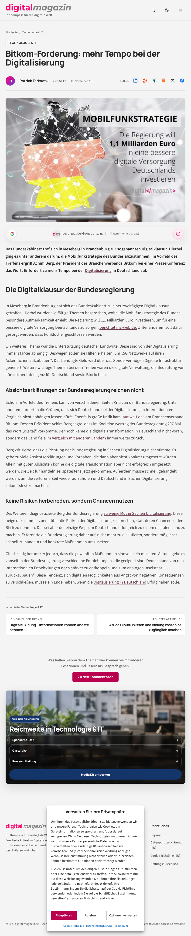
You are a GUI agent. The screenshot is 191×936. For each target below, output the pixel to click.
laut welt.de (132, 417)
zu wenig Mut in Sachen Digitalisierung (137, 513)
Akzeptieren (63, 915)
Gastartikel (19, 751)
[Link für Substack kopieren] (163, 80)
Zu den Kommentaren (95, 676)
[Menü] (180, 10)
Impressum (121, 926)
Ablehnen (91, 915)
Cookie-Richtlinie (73, 926)
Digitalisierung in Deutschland (120, 582)
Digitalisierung (98, 270)
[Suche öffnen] (153, 10)
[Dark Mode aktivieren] (167, 10)
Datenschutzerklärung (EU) (165, 845)
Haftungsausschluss (164, 864)
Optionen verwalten (123, 915)
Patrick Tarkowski (34, 81)
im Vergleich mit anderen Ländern (76, 438)
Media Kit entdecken (95, 775)
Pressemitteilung (24, 761)
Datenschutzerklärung (99, 926)
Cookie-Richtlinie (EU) (165, 855)
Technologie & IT (32, 32)
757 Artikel (60, 81)
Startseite (11, 32)
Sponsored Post (23, 740)
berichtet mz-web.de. (118, 327)
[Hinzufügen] (12, 234)
